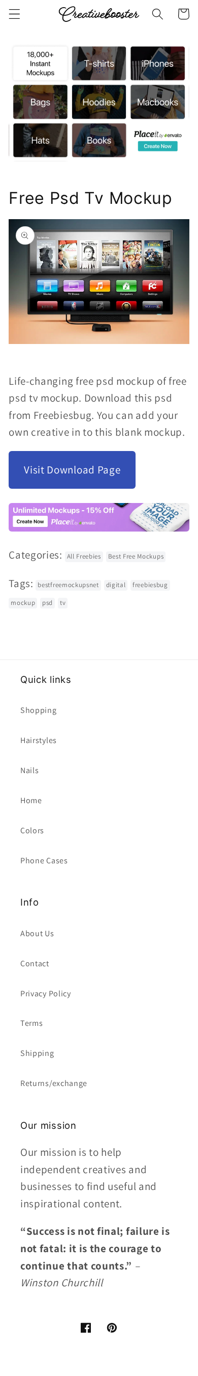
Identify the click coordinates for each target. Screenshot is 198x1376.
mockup (23, 602)
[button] (14, 14)
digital (116, 584)
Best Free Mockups (136, 556)
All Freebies (84, 556)
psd (47, 602)
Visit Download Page (72, 470)
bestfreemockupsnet (68, 584)
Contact (34, 963)
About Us (37, 933)
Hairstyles (38, 740)
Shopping (38, 710)
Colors (32, 830)
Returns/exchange (53, 1083)
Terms (31, 1023)
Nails (29, 770)
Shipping (37, 1053)
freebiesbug (150, 584)
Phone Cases (44, 860)
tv (62, 602)
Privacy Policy (45, 993)
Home (31, 800)
